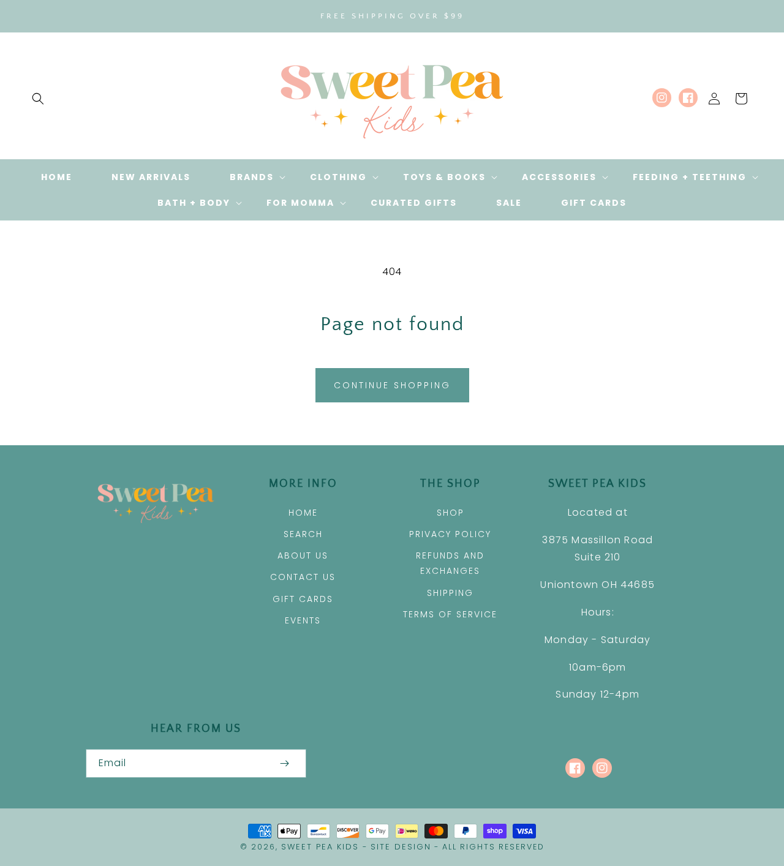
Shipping (450, 593)
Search (303, 534)
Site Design (401, 847)
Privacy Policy (450, 534)
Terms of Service (450, 614)
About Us (302, 555)
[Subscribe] (284, 763)
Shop (450, 512)
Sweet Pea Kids (320, 847)
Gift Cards (303, 599)
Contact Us (303, 577)
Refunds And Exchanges (450, 563)
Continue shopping (392, 385)
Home (303, 512)
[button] (37, 98)
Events (303, 620)
